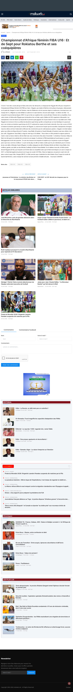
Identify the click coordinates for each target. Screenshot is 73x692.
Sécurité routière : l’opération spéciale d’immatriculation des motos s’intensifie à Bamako (43, 597)
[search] (71, 14)
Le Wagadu (18, 589)
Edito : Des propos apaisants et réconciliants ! (31, 439)
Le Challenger (19, 534)
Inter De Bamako (19, 431)
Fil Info (3, 20)
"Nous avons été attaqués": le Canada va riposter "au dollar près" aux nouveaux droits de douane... (35, 506)
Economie (44, 20)
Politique (36, 20)
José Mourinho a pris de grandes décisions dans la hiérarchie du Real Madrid (17, 218)
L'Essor (17, 420)
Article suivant (42, 174)
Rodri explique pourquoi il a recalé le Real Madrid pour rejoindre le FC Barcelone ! (17, 251)
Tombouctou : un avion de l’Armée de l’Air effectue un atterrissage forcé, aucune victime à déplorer (43, 628)
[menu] (2, 14)
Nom (2, 335)
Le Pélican (18, 410)
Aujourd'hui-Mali (41, 222)
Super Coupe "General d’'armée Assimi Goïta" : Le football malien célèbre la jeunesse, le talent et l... (54, 218)
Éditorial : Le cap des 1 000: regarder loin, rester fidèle (34, 429)
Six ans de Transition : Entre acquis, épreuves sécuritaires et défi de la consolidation (39, 543)
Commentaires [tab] (9, 330)
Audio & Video (27, 20)
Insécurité (61, 20)
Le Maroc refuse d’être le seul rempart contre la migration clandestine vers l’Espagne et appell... (37, 486)
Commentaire (5, 343)
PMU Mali (10, 20)
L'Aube (17, 565)
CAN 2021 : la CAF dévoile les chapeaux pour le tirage (53, 178)
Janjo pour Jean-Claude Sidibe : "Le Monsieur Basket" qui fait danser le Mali (53, 283)
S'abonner (31, 672)
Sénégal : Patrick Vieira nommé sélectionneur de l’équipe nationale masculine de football (17, 283)
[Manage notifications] (69, 683)
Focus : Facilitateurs (22, 563)
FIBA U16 (12, 164)
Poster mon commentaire (10, 365)
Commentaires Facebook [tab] (27, 330)
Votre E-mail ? (42, 335)
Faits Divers (18, 20)
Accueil (3, 32)
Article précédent (30, 174)
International (52, 20)
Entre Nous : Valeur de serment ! (27, 553)
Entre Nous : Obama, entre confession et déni (31, 532)
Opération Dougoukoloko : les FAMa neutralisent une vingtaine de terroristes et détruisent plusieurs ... (43, 617)
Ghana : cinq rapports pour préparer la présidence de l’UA (24, 493)
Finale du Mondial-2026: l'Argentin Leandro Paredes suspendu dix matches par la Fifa (16, 315)
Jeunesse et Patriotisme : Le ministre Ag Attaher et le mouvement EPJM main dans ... (18, 178)
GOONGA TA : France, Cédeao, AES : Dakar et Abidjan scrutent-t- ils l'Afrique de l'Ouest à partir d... (43, 523)
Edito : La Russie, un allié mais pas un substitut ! (32, 408)
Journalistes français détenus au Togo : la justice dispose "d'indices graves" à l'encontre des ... (37, 499)
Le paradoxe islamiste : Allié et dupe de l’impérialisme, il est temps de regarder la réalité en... (36, 480)
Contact (68, 687)
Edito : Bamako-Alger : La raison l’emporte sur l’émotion (34, 449)
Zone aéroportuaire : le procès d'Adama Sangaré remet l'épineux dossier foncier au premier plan (43, 586)
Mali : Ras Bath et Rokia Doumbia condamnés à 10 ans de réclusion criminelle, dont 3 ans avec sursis (42, 607)
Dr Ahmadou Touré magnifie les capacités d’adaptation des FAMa (38, 418)
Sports (68, 20)
